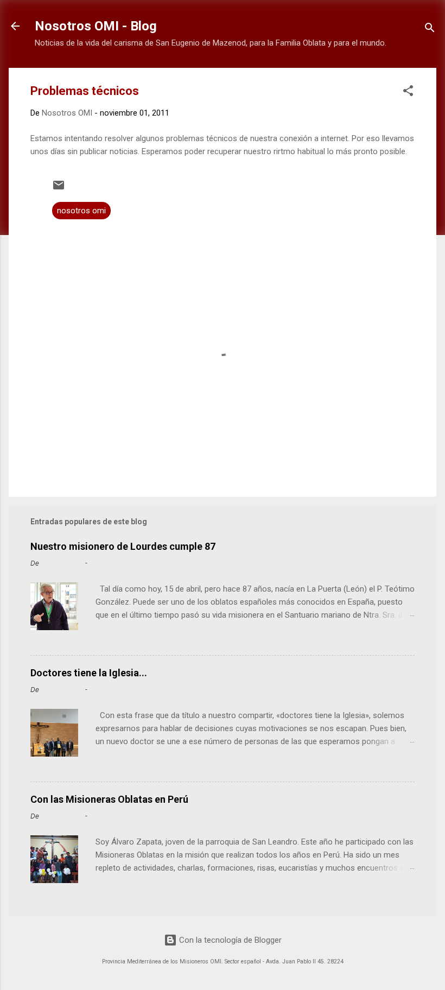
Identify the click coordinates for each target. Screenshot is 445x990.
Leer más (394, 639)
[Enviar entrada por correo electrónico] (58, 189)
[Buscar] (429, 29)
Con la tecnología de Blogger (229, 940)
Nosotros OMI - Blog (96, 26)
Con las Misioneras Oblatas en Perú (109, 799)
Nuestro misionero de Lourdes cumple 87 (122, 546)
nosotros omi (81, 210)
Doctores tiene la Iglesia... (88, 672)
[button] (408, 92)
